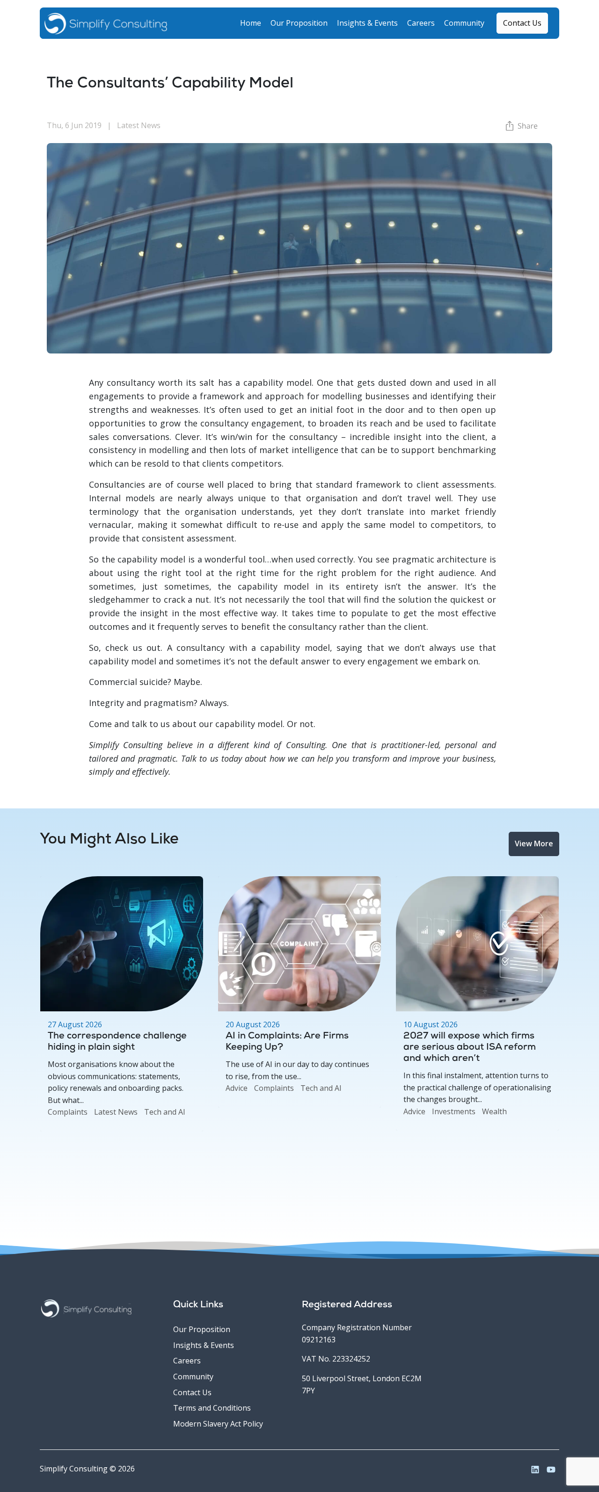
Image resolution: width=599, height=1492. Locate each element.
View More (534, 843)
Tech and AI (164, 1112)
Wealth (494, 1111)
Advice (237, 1088)
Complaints (68, 1112)
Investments (453, 1111)
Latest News (116, 1112)
